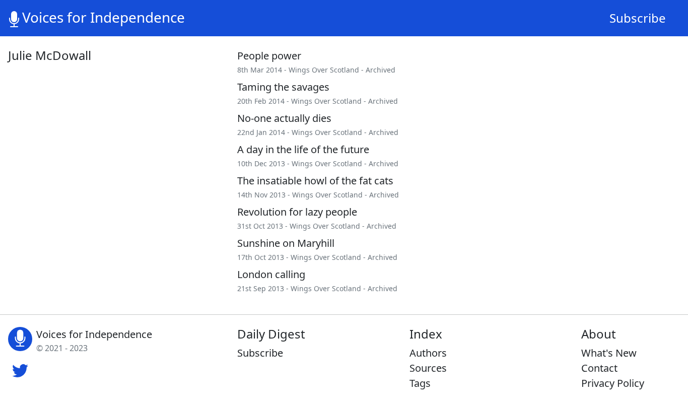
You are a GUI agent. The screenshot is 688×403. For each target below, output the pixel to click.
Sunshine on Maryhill (285, 243)
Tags (420, 383)
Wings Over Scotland (324, 70)
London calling (271, 274)
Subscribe (637, 18)
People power (269, 55)
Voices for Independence (103, 17)
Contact (599, 368)
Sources (428, 368)
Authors (428, 353)
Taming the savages (283, 87)
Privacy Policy (612, 383)
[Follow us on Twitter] (20, 369)
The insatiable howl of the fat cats (315, 180)
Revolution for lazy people (297, 212)
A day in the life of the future (303, 149)
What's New (609, 353)
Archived (380, 70)
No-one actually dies (284, 118)
